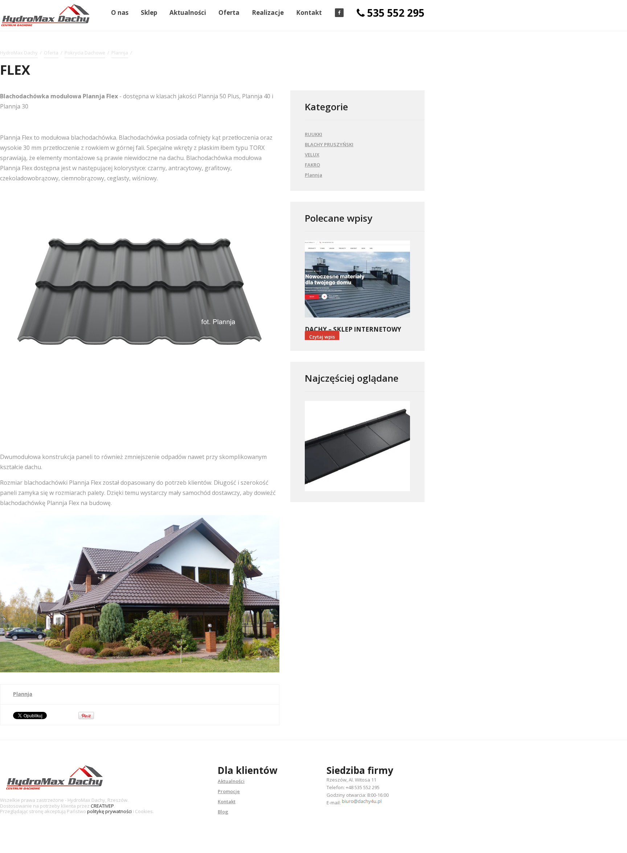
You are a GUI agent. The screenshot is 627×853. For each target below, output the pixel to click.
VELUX (312, 154)
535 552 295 (396, 13)
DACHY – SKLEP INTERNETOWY (353, 329)
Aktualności (187, 12)
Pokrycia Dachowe (85, 52)
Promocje (229, 791)
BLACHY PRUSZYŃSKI (329, 144)
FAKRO (312, 164)
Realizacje (268, 12)
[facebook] (339, 12)
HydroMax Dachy (19, 52)
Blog (223, 811)
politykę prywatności (109, 811)
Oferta (228, 12)
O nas (119, 12)
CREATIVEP (102, 806)
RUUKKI (313, 134)
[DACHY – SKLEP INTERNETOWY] (357, 279)
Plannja (119, 52)
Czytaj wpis (322, 336)
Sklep (149, 12)
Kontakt (309, 12)
